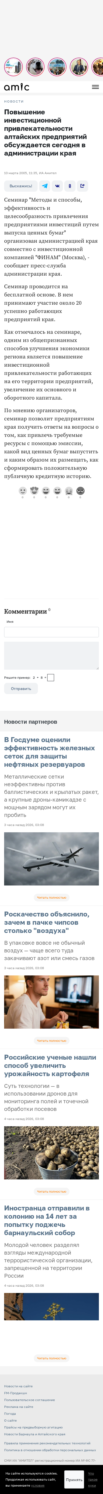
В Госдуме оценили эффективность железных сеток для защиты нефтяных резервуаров (49, 751)
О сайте (10, 1420)
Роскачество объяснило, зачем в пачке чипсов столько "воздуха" (47, 922)
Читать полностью (51, 897)
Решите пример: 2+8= (25, 677)
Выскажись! (21, 185)
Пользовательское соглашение (29, 1400)
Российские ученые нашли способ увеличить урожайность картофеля (50, 1065)
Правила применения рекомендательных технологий (47, 1443)
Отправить (21, 688)
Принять (74, 1479)
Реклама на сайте (18, 1407)
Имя (10, 621)
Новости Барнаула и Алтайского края (34, 1434)
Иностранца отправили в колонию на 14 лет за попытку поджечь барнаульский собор (47, 1220)
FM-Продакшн (15, 1393)
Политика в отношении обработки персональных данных (50, 1450)
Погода (10, 1413)
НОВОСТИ (14, 101)
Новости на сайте (18, 1386)
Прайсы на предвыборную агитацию (33, 1427)
